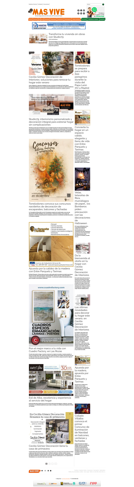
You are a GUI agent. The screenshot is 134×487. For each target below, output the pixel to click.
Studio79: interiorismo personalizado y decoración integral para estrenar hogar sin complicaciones (51, 122)
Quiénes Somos (33, 4)
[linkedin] (81, 13)
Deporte (30, 19)
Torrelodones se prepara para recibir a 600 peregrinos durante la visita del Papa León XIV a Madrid (82, 76)
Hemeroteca (102, 470)
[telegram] (84, 13)
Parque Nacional (76, 19)
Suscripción (96, 470)
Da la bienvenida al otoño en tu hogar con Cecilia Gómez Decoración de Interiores (82, 265)
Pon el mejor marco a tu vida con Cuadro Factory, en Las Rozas (47, 350)
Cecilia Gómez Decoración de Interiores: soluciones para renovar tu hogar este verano (49, 79)
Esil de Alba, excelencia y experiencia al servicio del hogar (50, 399)
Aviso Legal (86, 471)
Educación (47, 19)
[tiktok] (78, 13)
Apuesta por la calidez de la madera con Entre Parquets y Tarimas (49, 270)
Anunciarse (46, 4)
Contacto (40, 4)
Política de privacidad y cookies (76, 471)
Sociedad (35, 19)
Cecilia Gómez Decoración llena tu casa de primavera (48, 447)
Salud (42, 19)
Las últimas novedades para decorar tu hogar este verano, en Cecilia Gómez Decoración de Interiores (82, 318)
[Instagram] (84, 10)
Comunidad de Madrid (93, 19)
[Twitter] (81, 10)
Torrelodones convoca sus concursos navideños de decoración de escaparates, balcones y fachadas (50, 206)
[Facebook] (78, 10)
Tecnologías (53, 19)
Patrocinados (68, 19)
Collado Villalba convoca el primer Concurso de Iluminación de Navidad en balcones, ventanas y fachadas (82, 428)
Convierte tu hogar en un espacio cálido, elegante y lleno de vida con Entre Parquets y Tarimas (82, 138)
